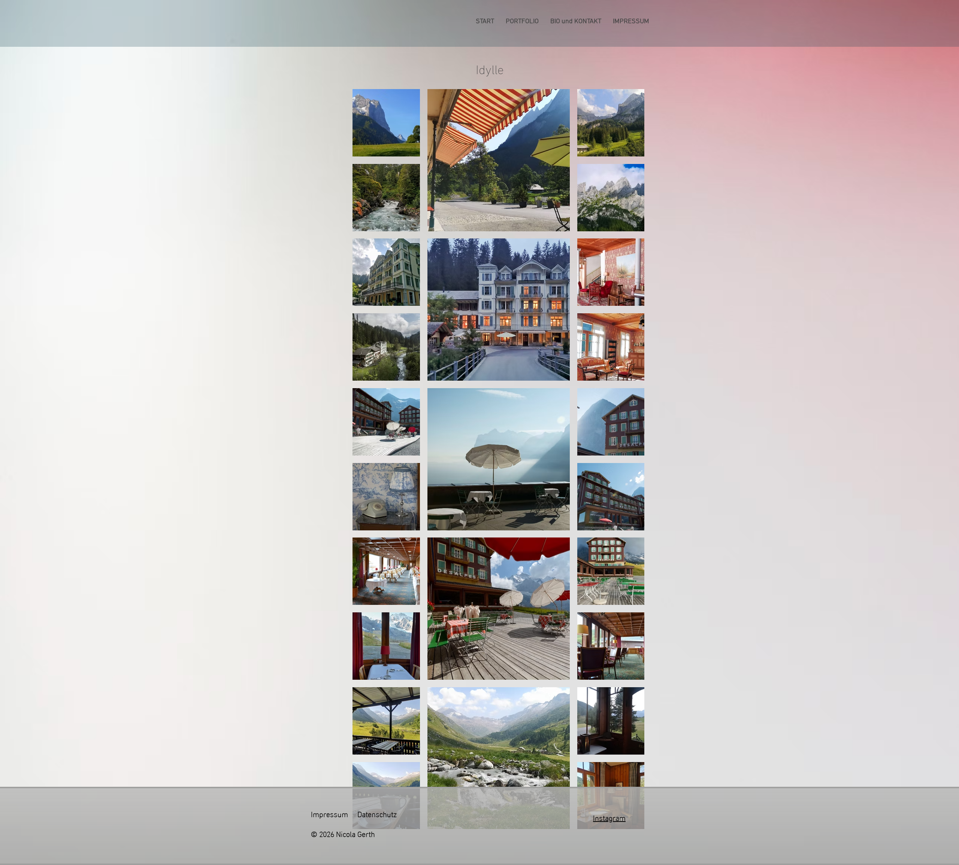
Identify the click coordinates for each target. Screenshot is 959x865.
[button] (522, 21)
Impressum (329, 813)
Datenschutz (377, 813)
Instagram (609, 817)
